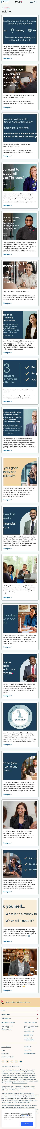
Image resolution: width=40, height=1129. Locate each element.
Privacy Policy (25, 1115)
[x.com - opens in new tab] (12, 1061)
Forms (3, 1050)
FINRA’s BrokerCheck (31, 1100)
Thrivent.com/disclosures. (19, 1083)
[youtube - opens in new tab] (21, 1061)
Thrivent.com (19, 1100)
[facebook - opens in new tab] (3, 1061)
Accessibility (27, 1047)
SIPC (2, 1079)
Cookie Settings (6, 1047)
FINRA (31, 1077)
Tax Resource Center (7, 1057)
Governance (5, 1053)
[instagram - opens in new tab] (16, 1061)
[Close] (33, 1111)
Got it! (27, 1123)
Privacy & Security (29, 1053)
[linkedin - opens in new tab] (7, 1061)
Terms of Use (28, 1050)
